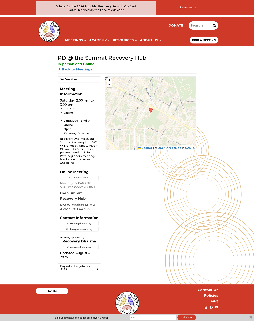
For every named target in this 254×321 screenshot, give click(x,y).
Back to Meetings (76, 69)
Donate (175, 25)
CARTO (190, 148)
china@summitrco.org (80, 229)
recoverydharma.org (80, 223)
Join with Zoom (80, 177)
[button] (150, 108)
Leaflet (146, 148)
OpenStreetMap (169, 148)
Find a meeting (204, 40)
